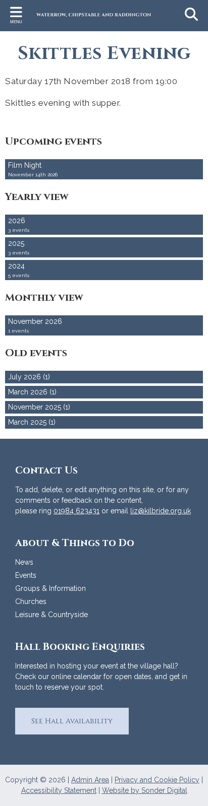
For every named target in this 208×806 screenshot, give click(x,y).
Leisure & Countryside (51, 615)
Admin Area (90, 780)
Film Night (33, 169)
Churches (30, 601)
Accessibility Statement (58, 790)
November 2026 (35, 325)
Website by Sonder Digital (144, 790)
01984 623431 (76, 511)
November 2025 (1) (39, 407)
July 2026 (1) (29, 377)
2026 (18, 225)
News (24, 562)
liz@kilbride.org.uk (160, 511)
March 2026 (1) (32, 392)
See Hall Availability (72, 721)
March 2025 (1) (32, 422)
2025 (18, 247)
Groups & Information (50, 588)
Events (25, 575)
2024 (18, 270)
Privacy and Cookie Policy (157, 780)
